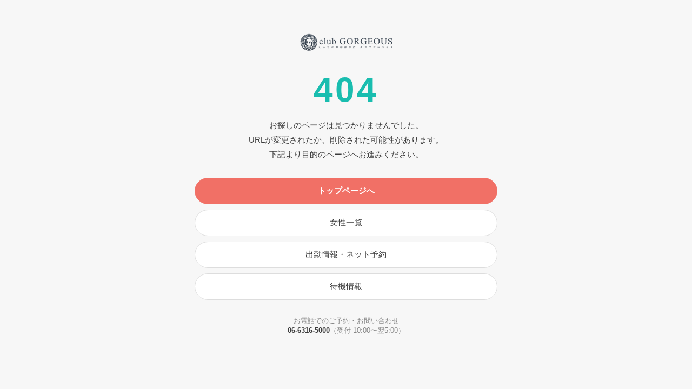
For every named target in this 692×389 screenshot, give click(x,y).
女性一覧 (346, 222)
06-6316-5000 (309, 330)
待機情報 (346, 286)
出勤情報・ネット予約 (346, 254)
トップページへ (346, 190)
